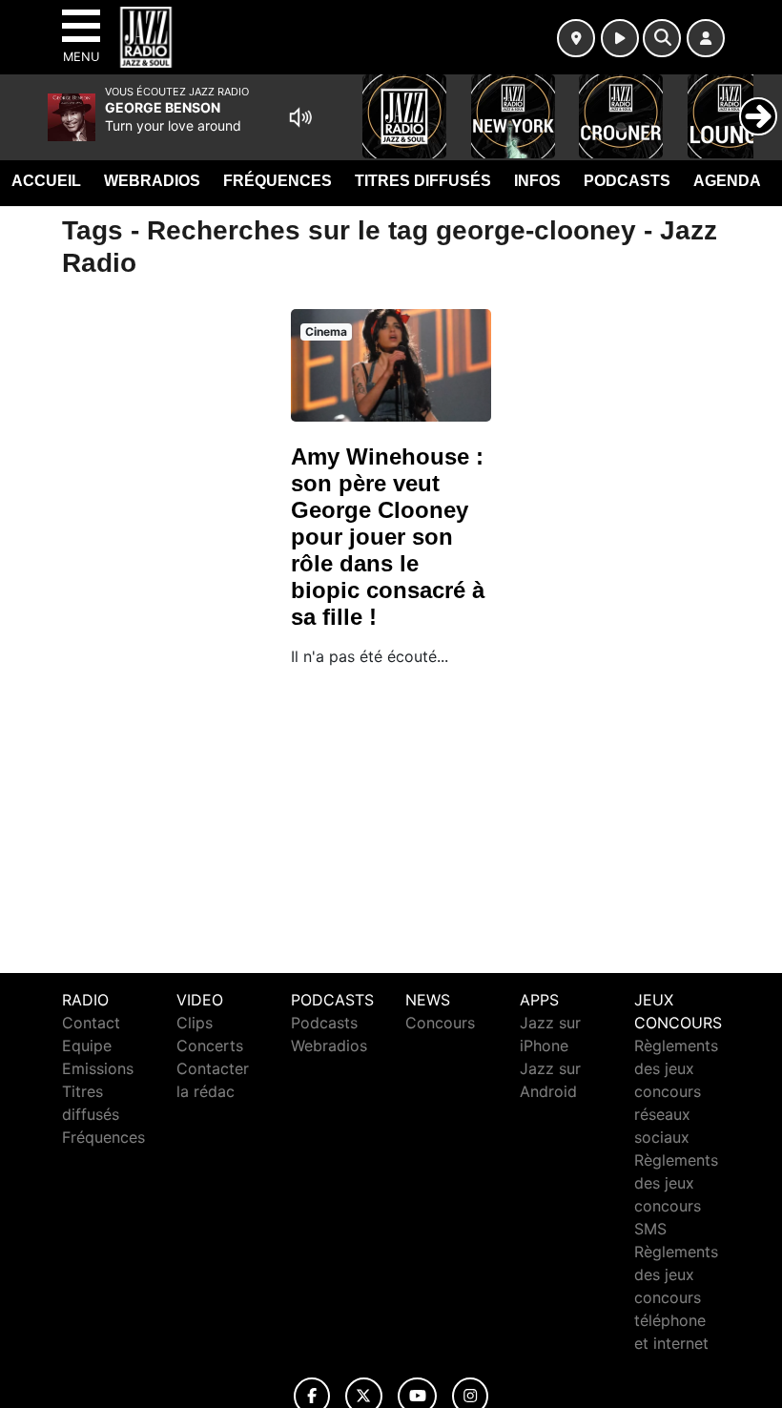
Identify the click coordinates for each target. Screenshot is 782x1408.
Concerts (209, 1045)
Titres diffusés (423, 181)
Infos (537, 181)
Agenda (727, 181)
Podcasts (627, 181)
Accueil (46, 181)
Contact (91, 1022)
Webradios (152, 181)
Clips (194, 1022)
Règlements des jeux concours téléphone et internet (676, 1297)
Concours (440, 1022)
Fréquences (277, 181)
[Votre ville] (576, 38)
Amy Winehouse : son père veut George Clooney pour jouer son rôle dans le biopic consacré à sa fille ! (387, 537)
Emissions (98, 1068)
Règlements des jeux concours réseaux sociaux (676, 1091)
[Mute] (300, 117)
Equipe (87, 1045)
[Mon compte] (706, 38)
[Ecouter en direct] (620, 38)
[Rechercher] (662, 38)
